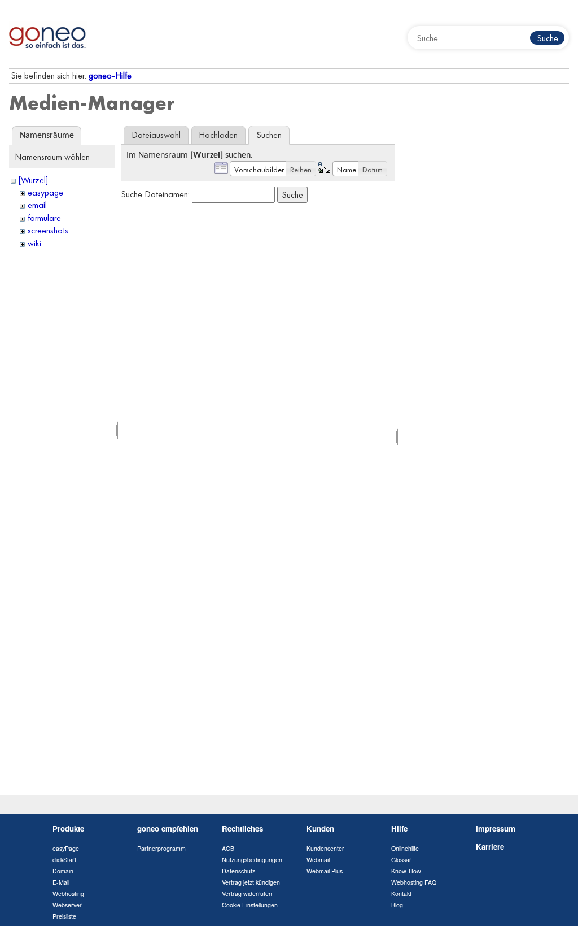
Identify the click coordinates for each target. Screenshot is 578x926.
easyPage (65, 848)
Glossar (401, 859)
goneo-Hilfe (110, 75)
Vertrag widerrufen (247, 893)
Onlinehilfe (405, 848)
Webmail (318, 859)
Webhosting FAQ (413, 882)
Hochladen (218, 135)
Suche (547, 38)
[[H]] (48, 34)
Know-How (406, 871)
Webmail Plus (324, 871)
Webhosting (68, 893)
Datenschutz (238, 871)
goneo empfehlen (167, 828)
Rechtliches (242, 828)
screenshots (48, 230)
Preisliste (64, 916)
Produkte (68, 828)
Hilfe (399, 828)
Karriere (490, 846)
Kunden (320, 828)
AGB (228, 848)
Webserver (67, 905)
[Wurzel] (33, 180)
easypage (45, 192)
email (37, 205)
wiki (34, 243)
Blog (397, 905)
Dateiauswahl (156, 135)
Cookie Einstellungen (250, 905)
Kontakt (401, 893)
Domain (62, 871)
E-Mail (60, 882)
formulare (44, 218)
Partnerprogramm (161, 848)
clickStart (64, 859)
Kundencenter (325, 848)
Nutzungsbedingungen (252, 859)
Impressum (495, 828)
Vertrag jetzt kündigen (251, 882)
